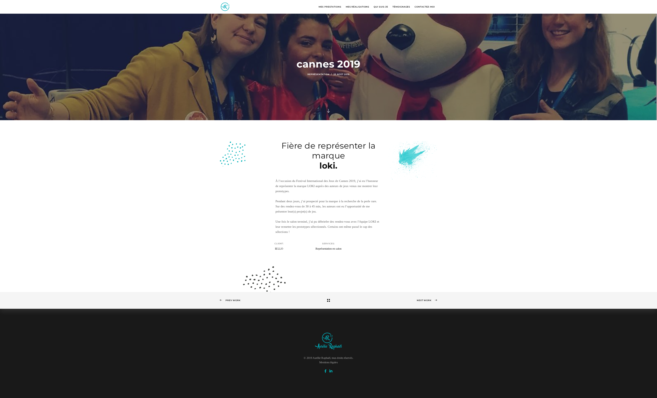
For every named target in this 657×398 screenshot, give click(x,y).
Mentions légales (328, 362)
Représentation (318, 74)
